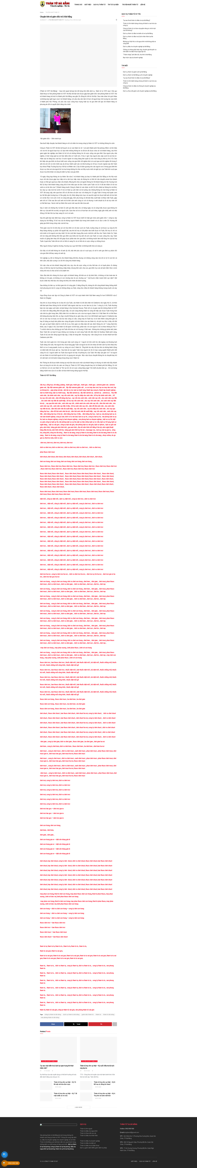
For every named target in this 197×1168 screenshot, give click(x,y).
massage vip (90, 430)
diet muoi (102, 581)
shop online (107, 435)
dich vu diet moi (45, 447)
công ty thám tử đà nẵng (53, 1014)
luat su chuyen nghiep (50, 419)
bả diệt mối (95, 662)
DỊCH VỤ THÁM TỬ (99, 4)
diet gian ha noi (99, 742)
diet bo (96, 584)
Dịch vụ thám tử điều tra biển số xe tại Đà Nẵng (138, 33)
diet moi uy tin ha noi (94, 574)
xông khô (46, 433)
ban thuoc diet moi (57, 662)
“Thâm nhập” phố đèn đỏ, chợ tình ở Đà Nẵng (137, 54)
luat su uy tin (82, 417)
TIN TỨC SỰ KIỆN (113, 4)
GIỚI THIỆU (87, 4)
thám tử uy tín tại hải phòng (65, 1149)
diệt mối (43, 499)
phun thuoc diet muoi (47, 452)
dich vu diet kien (80, 584)
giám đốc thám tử (87, 1014)
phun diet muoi (91, 751)
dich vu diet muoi (54, 584)
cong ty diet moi (77, 499)
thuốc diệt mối (71, 662)
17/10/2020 (47, 1070)
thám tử (98, 1014)
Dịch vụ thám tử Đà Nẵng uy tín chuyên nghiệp (137, 75)
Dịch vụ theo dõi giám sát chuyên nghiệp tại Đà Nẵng (139, 91)
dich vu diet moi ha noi (77, 574)
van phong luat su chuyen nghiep (90, 419)
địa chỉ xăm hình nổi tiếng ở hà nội (90, 427)
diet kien (87, 581)
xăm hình (46, 427)
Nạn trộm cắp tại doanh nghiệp (133, 57)
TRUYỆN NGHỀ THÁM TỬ (130, 4)
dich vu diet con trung (75, 581)
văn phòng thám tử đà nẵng (50, 1017)
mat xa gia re (106, 430)
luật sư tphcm (99, 425)
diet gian (94, 581)
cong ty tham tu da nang (84, 433)
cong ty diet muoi (54, 751)
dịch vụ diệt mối (65, 499)
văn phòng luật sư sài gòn (84, 425)
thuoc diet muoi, (80, 491)
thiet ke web (49, 438)
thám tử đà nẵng (108, 1014)
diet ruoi (90, 584)
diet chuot (43, 457)
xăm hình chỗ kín (58, 430)
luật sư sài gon (54, 425)
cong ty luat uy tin (94, 417)
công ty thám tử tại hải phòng (60, 1146)
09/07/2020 (87, 1070)
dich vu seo (58, 438)
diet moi (43, 443)
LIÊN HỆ (142, 4)
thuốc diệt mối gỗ (72, 665)
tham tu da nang (69, 433)
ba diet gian (81, 699)
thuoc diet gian (78, 742)
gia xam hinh (72, 427)
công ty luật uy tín (52, 422)
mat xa (98, 430)
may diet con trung (47, 648)
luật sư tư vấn (94, 422)
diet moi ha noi (45, 574)
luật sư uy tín (107, 419)
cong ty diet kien (53, 746)
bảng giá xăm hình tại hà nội (75, 430)
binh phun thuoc (72, 648)
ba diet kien (71, 699)
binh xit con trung (86, 648)
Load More (78, 1107)
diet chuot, (99, 457)
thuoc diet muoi (45, 491)
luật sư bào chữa (83, 422)
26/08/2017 (43, 20)
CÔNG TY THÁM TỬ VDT (51, 1161)
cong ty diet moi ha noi (60, 574)
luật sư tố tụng (105, 422)
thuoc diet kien (78, 746)
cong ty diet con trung (59, 581)
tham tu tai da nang (100, 433)
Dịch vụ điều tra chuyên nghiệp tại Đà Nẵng (136, 46)
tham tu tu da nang (94, 435)
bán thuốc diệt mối (83, 662)
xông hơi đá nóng (56, 433)
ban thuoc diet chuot (68, 713)
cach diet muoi (80, 751)
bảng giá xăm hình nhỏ (59, 427)
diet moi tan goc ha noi (51, 577)
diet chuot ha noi (82, 713)
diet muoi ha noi (67, 754)
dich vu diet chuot (109, 713)
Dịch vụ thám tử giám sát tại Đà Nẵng (135, 72)
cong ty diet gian (54, 742)
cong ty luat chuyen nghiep (68, 419)
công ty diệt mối (52, 499)
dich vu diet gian (67, 584)
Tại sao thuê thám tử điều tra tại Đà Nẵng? (136, 20)
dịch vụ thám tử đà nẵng (71, 1014)
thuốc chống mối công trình (55, 665)
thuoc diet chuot (45, 473)
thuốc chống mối (106, 662)
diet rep (103, 584)
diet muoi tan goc (55, 754)
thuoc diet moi (45, 466)
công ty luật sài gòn (67, 425)
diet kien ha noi (99, 746)
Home (41, 12)
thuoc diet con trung (47, 699)
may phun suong (60, 648)
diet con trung (45, 461)
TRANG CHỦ (78, 4)
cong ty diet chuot (95, 713)
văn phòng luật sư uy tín (67, 422)
